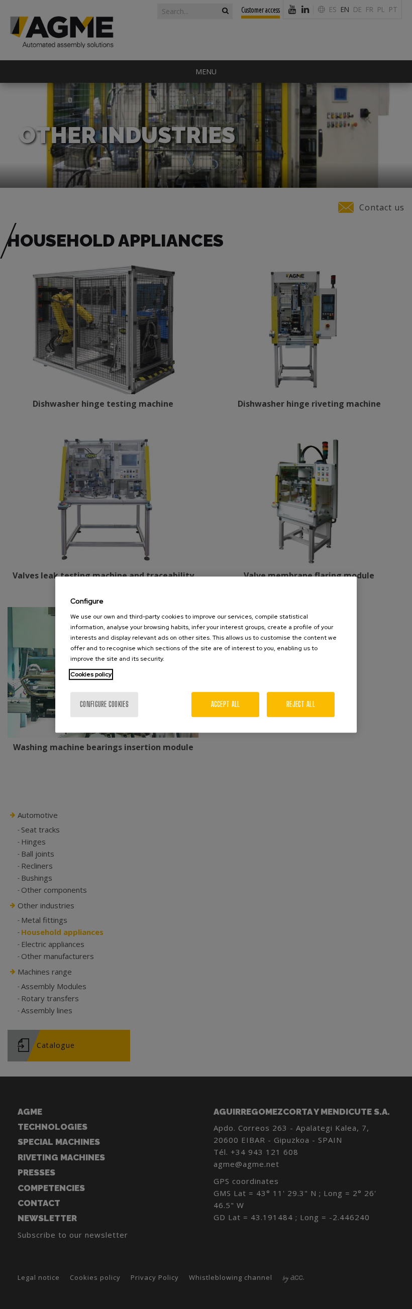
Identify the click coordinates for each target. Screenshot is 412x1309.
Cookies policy (91, 674)
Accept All (225, 704)
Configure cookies (104, 704)
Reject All (300, 704)
